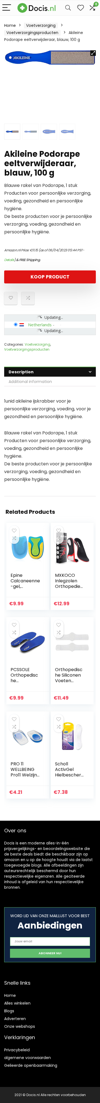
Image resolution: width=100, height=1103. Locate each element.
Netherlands (40, 324)
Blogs (9, 1011)
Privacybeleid (17, 1050)
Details (9, 259)
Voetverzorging (41, 25)
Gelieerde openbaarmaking (30, 1065)
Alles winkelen (17, 1003)
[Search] (68, 8)
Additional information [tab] (30, 381)
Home (10, 25)
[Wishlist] (80, 7)
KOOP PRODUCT (50, 276)
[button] (93, 53)
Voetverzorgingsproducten (32, 32)
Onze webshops (19, 1026)
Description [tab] (21, 372)
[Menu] (6, 8)
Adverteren (15, 1018)
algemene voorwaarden (27, 1057)
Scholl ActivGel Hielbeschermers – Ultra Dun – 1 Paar (68, 775)
